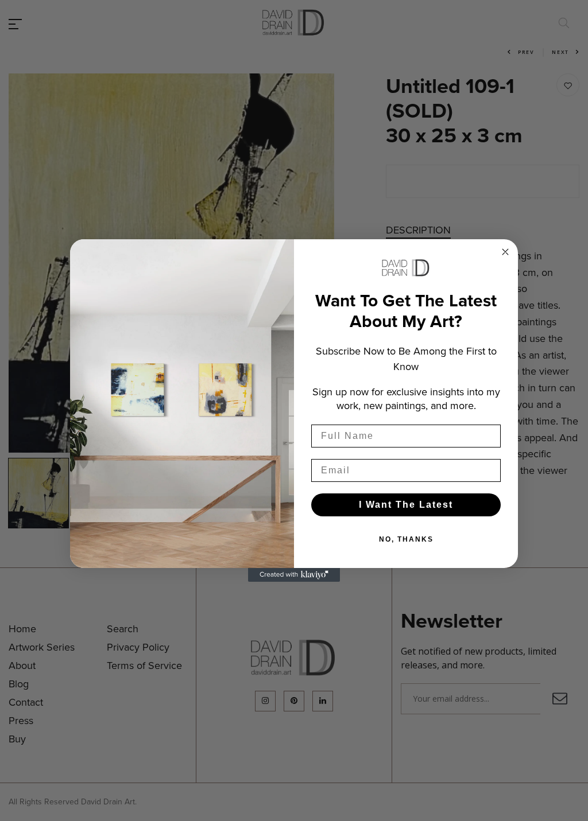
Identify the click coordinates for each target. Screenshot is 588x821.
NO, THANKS (406, 539)
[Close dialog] (505, 252)
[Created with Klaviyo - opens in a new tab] (294, 575)
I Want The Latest (406, 504)
